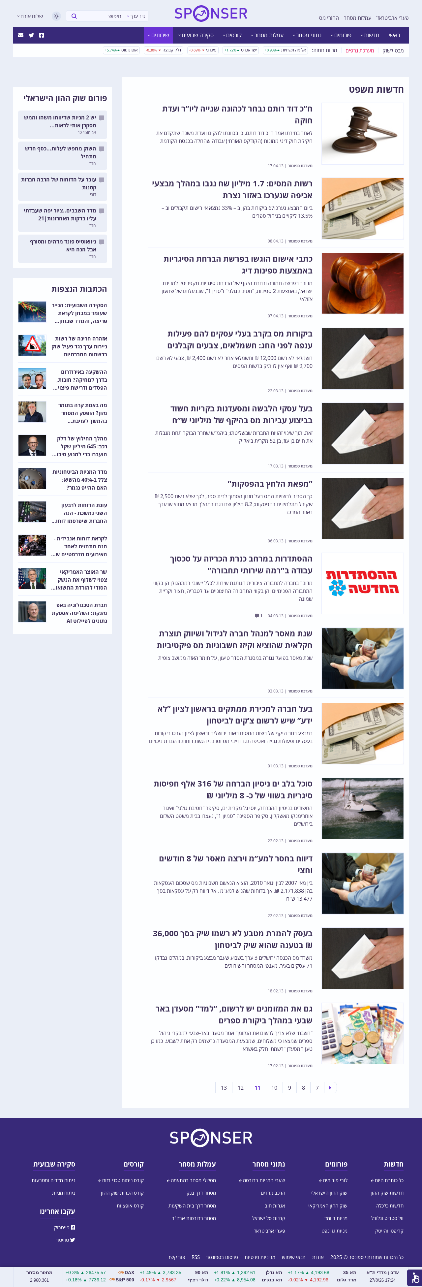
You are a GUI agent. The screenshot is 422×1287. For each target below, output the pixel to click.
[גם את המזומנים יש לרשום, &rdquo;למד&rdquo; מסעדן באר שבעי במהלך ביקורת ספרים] (362, 1034)
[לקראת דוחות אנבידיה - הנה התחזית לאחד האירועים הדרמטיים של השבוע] (32, 545)
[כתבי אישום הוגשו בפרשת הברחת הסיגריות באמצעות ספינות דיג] (362, 284)
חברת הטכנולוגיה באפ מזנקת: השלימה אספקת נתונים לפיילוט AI (79, 613)
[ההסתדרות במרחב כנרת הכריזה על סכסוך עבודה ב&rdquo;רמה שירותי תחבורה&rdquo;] (362, 584)
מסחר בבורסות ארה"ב (194, 1218)
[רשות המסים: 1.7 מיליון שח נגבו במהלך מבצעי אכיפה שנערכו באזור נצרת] (362, 208)
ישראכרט (241, 50)
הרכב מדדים (273, 1192)
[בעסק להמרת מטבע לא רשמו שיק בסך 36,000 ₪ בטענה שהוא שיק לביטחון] (362, 958)
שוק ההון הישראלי (329, 1192)
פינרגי (203, 50)
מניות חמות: (324, 50)
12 (241, 1087)
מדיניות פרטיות (260, 1257)
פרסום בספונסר (222, 1257)
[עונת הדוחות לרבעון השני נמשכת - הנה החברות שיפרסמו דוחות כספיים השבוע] (32, 512)
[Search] (74, 16)
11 (257, 1087)
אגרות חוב (275, 1205)
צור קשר (176, 1257)
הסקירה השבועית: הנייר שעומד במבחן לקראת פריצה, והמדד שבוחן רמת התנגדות (79, 313)
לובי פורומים (334, 1180)
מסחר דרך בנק (201, 1192)
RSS (196, 1257)
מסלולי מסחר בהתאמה (192, 1180)
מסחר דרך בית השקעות (192, 1205)
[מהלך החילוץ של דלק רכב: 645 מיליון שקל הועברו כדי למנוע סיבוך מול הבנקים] (32, 445)
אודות (318, 1257)
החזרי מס (329, 17)
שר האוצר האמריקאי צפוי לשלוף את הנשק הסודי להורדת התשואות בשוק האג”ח (79, 580)
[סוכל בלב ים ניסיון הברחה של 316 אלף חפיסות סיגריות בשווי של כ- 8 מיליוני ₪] (362, 809)
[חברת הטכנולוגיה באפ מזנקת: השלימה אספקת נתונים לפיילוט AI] (32, 612)
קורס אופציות (130, 1205)
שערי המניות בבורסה (263, 1180)
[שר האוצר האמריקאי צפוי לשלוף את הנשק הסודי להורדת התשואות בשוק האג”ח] (32, 578)
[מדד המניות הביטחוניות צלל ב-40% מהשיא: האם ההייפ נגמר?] (32, 478)
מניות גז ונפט (334, 1230)
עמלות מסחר (357, 17)
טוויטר (63, 1240)
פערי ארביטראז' (392, 17)
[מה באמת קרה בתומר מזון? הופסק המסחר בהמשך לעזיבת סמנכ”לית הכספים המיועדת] (32, 412)
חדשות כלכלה (390, 1205)
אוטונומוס (121, 50)
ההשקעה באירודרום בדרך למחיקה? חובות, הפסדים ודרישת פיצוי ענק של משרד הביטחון (81, 380)
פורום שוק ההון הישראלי (65, 97)
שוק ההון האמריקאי (327, 1205)
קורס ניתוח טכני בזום (122, 1180)
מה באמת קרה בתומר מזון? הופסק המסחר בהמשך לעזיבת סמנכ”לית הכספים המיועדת (82, 413)
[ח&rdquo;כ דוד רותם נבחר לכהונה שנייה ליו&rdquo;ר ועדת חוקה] (362, 134)
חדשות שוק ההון (387, 1192)
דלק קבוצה (163, 50)
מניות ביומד (335, 1218)
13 (224, 1087)
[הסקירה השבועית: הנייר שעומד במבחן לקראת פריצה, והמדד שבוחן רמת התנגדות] (32, 312)
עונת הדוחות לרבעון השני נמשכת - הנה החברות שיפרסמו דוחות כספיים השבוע (79, 513)
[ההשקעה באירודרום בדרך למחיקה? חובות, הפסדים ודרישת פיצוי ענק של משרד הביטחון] (32, 378)
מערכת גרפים (360, 50)
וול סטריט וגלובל (387, 1218)
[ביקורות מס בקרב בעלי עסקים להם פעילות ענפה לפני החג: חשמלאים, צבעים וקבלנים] (362, 359)
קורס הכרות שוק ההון (122, 1192)
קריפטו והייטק (389, 1230)
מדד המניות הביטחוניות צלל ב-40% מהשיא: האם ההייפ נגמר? (79, 479)
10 (274, 1087)
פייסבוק (62, 1227)
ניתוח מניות (63, 1192)
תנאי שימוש (294, 1257)
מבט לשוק (393, 50)
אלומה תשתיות (285, 50)
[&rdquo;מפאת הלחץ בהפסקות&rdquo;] (362, 509)
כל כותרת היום (389, 1180)
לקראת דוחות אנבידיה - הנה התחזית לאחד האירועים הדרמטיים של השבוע (80, 546)
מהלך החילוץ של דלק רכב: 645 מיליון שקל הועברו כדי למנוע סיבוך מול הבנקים (80, 446)
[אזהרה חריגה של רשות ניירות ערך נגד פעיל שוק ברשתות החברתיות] (32, 345)
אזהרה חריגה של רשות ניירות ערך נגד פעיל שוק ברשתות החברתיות (79, 346)
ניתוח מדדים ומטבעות (53, 1180)
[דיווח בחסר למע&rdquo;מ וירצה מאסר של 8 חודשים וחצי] (362, 884)
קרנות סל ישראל (268, 1218)
